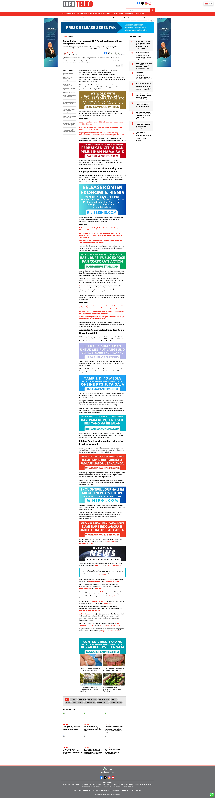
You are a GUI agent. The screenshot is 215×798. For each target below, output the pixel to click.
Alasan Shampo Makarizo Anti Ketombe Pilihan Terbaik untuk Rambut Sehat (143, 105)
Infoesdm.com (97, 786)
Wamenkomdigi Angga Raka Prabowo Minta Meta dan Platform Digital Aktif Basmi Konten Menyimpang (144, 115)
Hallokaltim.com (94, 581)
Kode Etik (104, 790)
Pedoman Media (114, 790)
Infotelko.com (117, 786)
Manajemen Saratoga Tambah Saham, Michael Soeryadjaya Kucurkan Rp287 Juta (92, 17)
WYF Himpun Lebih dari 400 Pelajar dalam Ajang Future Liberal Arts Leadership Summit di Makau (101, 242)
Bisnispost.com (148, 784)
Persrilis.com (107, 603)
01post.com (99, 588)
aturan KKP (73, 699)
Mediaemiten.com (107, 786)
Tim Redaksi (94, 790)
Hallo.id (103, 592)
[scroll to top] (207, 795)
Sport (121, 14)
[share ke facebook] (106, 54)
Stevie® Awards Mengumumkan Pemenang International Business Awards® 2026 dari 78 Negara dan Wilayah (143, 136)
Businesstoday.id (76, 784)
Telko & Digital (71, 14)
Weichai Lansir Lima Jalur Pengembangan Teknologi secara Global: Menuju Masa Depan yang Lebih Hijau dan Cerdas (143, 86)
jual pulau (114, 699)
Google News (113, 596)
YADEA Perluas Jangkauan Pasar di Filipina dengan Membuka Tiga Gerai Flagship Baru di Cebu (144, 65)
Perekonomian (82, 14)
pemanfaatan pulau (102, 702)
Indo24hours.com (85, 588)
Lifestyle (114, 14)
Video (143, 14)
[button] (117, 66)
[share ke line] (119, 54)
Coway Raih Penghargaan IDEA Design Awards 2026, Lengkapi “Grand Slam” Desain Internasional (101, 318)
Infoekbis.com (67, 784)
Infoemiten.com (118, 784)
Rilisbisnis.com (84, 286)
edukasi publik (82, 699)
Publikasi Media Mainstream (89, 611)
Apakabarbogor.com (111, 581)
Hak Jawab (125, 790)
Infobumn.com (139, 784)
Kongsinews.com (129, 784)
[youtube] (150, 4)
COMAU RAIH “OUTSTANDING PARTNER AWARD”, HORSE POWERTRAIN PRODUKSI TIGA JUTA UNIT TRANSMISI (144, 76)
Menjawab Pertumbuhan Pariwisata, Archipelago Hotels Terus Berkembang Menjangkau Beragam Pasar (101, 312)
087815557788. (102, 574)
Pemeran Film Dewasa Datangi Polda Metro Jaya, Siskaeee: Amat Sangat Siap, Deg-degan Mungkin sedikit (143, 56)
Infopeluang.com (109, 541)
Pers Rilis (138, 14)
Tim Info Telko (71, 52)
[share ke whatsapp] (113, 54)
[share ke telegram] (116, 54)
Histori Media (83, 790)
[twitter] (142, 4)
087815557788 (115, 625)
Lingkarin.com (100, 565)
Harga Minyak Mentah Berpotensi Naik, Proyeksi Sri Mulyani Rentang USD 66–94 (142, 17)
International (128, 14)
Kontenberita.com (114, 565)
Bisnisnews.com (97, 784)
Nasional (91, 14)
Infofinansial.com (87, 786)
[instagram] (146, 4)
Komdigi (68, 702)
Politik (97, 14)
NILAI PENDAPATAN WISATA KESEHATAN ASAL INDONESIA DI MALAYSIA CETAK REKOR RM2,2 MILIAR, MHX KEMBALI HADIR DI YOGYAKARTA (100, 235)
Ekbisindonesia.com (127, 786)
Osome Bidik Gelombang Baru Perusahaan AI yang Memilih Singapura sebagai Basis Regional (143, 96)
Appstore (85, 594)
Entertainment (106, 14)
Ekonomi (70, 37)
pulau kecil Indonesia (116, 702)
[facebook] (138, 4)
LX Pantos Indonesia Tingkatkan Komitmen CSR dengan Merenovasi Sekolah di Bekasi (99, 229)
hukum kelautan (92, 699)
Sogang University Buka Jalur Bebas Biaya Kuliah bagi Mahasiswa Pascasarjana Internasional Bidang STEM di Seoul (101, 134)
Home (63, 14)
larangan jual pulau (77, 702)
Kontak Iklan (136, 790)
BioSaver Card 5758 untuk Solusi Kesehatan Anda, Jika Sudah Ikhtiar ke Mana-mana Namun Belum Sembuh (143, 45)
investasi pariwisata (104, 699)
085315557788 (104, 625)
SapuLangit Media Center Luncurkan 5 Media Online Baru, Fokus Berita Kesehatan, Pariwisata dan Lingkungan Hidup (102, 307)
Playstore (111, 592)
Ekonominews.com (86, 543)
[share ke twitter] (109, 54)
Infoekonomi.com (87, 784)
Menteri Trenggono (90, 702)
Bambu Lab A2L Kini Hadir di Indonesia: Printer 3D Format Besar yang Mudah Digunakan (143, 125)
